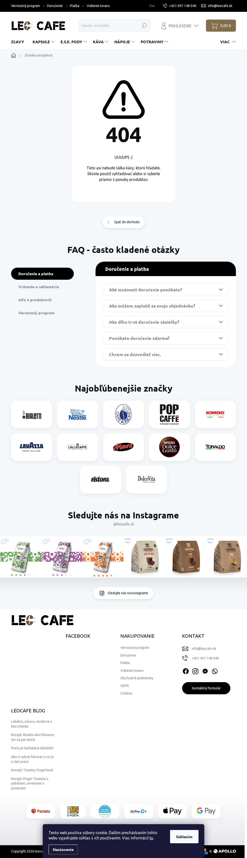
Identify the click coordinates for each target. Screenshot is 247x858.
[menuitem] (19, 42)
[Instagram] (195, 670)
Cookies (126, 693)
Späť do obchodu (127, 222)
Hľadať (144, 26)
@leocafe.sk (123, 524)
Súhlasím (184, 836)
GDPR (124, 686)
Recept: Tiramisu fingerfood (32, 770)
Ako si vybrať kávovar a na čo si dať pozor (32, 759)
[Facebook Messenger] (205, 670)
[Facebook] (185, 670)
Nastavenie (63, 849)
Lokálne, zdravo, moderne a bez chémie (31, 724)
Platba (74, 6)
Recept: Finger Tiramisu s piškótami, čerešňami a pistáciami (29, 783)
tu (151, 838)
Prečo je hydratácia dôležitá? (32, 748)
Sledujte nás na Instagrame (128, 593)
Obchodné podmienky (136, 678)
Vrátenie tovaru (98, 6)
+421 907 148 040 (205, 658)
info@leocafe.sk (204, 649)
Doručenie (55, 6)
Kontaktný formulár (206, 688)
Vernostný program (25, 6)
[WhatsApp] (214, 670)
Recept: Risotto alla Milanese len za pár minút (32, 737)
